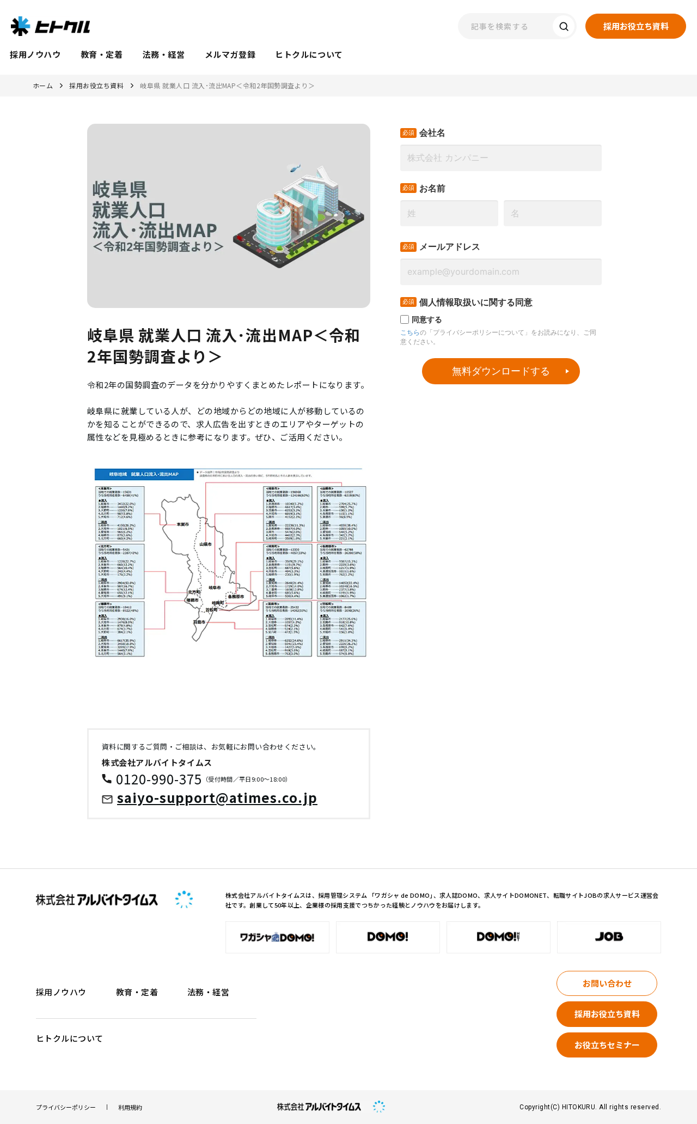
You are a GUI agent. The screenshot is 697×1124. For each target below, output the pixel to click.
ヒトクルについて (69, 1038)
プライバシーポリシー (66, 1107)
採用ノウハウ (61, 992)
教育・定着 (137, 992)
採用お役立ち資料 (96, 85)
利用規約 (130, 1107)
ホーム (43, 85)
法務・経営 (208, 992)
